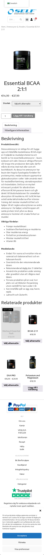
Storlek (6, 103)
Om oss (22, 421)
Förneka (22, 542)
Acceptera (22, 535)
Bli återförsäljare (22, 460)
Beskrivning (11, 125)
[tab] (11, 125)
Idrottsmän (22, 437)
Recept (22, 442)
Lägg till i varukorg (23, 115)
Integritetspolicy (22, 469)
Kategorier (22, 484)
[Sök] (20, 19)
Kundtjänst (22, 465)
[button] (40, 510)
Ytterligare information (17, 130)
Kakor (22, 474)
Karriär (22, 425)
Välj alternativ (11, 343)
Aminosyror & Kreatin (16, 27)
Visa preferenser (22, 549)
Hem (3, 27)
